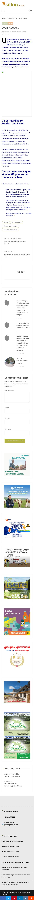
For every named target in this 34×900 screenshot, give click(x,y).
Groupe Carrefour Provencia (10, 851)
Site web (8, 429)
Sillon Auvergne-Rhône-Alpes (16, 863)
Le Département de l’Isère (10, 856)
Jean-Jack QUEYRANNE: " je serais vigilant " (15, 243)
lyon (7, 223)
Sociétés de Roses (11, 230)
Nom (7, 408)
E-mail (7, 418)
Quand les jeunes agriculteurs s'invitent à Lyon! (17, 256)
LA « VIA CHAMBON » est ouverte (22, 360)
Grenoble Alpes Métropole (10, 846)
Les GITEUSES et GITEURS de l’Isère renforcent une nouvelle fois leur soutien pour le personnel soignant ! (23, 343)
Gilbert (7, 34)
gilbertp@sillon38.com (11, 825)
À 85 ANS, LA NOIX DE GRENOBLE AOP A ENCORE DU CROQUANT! (15, 883)
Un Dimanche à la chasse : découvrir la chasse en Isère (23, 325)
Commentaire (10, 390)
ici (14, 216)
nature (10, 23)
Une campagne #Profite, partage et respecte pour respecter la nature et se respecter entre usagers (23, 308)
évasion (4, 23)
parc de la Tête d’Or (11, 226)
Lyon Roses (17, 223)
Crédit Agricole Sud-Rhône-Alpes (12, 841)
